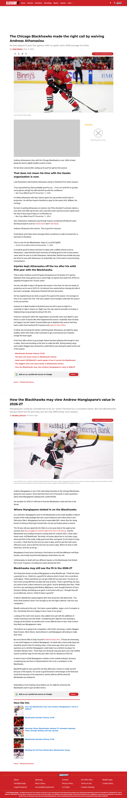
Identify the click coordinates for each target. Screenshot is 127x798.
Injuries (63, 3)
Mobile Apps (107, 780)
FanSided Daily (20, 783)
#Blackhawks (35, 242)
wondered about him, (52, 640)
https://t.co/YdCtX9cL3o (42, 214)
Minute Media (14, 792)
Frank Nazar (54, 224)
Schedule (38, 3)
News (23, 3)
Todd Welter (17, 49)
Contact (65, 780)
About (16, 780)
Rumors (30, 3)
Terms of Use (86, 783)
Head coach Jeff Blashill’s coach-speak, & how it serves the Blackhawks (45, 360)
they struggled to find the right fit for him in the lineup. (45, 531)
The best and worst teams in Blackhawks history (36, 357)
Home (16, 382)
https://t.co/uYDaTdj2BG (51, 242)
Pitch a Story (40, 783)
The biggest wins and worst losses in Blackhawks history (39, 364)
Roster (56, 3)
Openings (39, 780)
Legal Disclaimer (20, 787)
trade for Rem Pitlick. (58, 325)
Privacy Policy (67, 783)
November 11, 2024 (43, 193)
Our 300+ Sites (87, 780)
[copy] (26, 53)
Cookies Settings (87, 787)
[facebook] (110, 3)
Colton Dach (40, 224)
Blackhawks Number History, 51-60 (29, 353)
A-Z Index (66, 787)
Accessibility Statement (44, 787)
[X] (114, 3)
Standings (48, 3)
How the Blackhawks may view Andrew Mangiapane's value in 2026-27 (45, 367)
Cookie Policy (108, 783)
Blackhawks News (27, 382)
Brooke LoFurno (19, 415)
